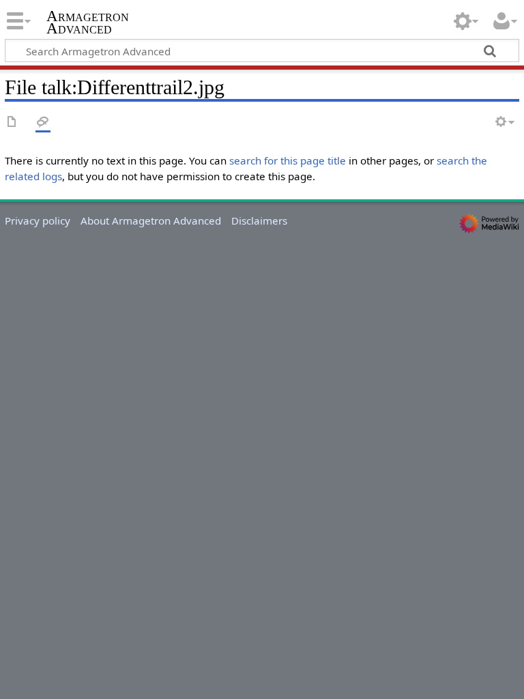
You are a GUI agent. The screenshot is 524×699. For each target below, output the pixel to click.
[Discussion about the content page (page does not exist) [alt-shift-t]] (42, 122)
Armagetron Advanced (87, 22)
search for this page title (287, 160)
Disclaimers (259, 220)
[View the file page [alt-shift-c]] (12, 122)
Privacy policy (37, 220)
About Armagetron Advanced (151, 220)
